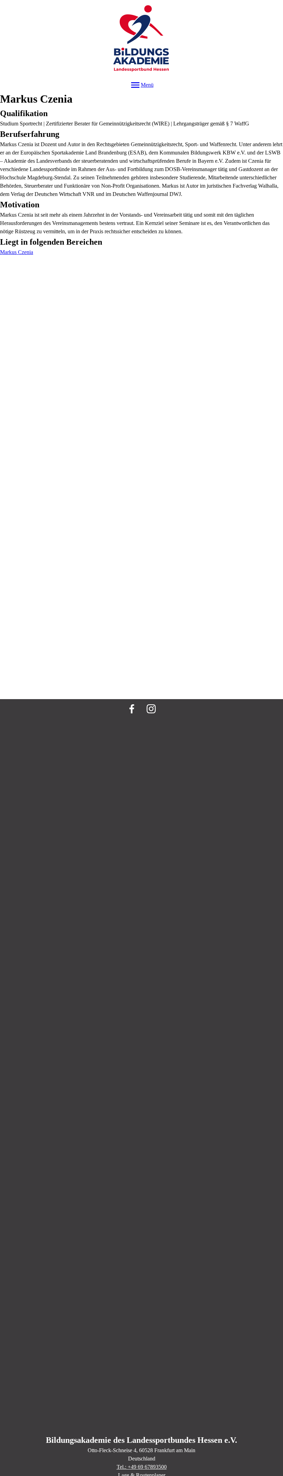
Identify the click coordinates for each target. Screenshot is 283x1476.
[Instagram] (151, 708)
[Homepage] (141, 39)
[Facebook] (132, 708)
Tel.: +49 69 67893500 (142, 1467)
